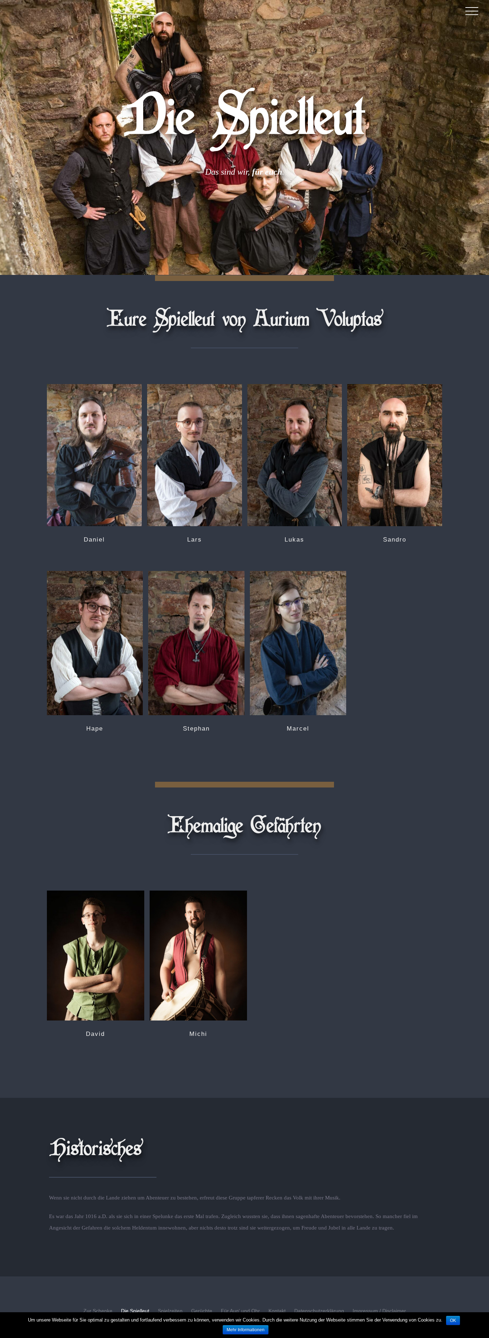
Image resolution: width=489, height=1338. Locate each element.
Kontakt (277, 1311)
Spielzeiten (170, 1311)
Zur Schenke (97, 1311)
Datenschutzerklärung (319, 1311)
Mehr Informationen (246, 1329)
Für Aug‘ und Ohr (240, 1311)
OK (453, 1320)
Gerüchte (201, 1311)
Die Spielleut (135, 1311)
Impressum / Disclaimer (379, 1311)
